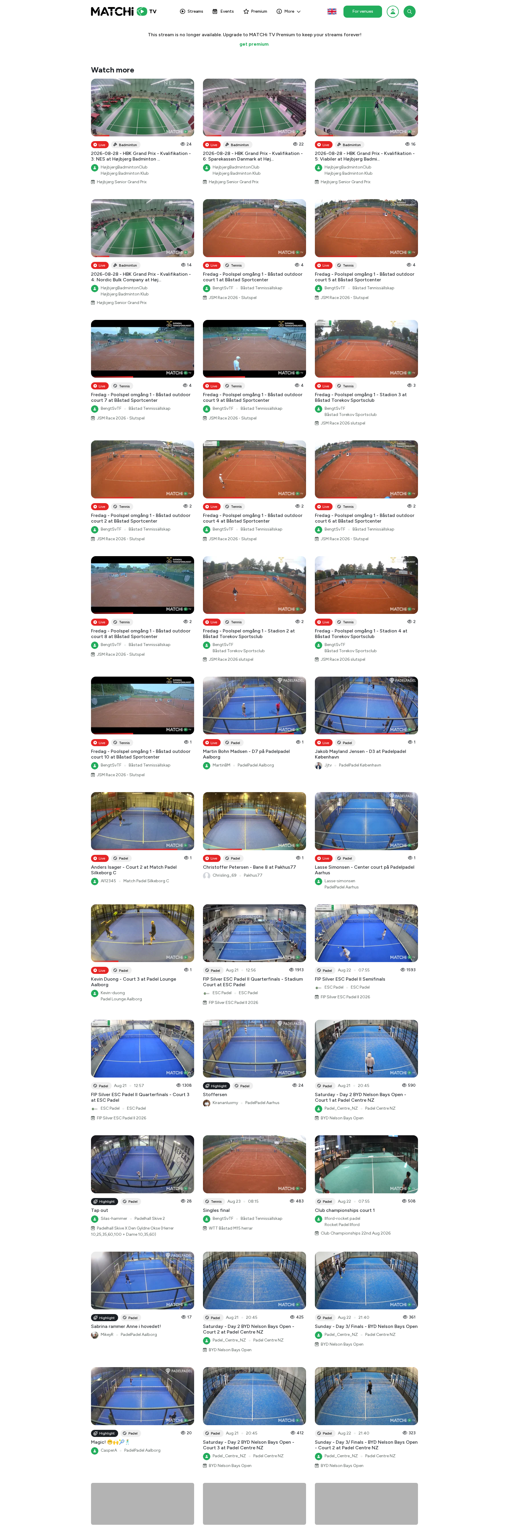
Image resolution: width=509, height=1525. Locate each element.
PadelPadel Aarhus (342, 887)
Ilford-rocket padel (342, 1218)
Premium (259, 11)
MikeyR (107, 1334)
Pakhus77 (253, 875)
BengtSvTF (223, 287)
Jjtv (328, 765)
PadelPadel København (360, 765)
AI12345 (108, 880)
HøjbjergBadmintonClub (124, 167)
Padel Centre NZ (380, 1108)
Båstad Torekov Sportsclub (351, 414)
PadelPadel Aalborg (256, 765)
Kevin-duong (113, 992)
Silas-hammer (114, 1218)
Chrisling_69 (225, 875)
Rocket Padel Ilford (342, 1224)
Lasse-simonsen (340, 880)
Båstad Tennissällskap (261, 287)
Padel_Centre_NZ (341, 1108)
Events (227, 11)
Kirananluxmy (225, 1102)
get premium (254, 44)
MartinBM (221, 765)
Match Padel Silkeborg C (146, 880)
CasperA (109, 1450)
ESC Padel (222, 992)
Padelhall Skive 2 (150, 1218)
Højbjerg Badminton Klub (125, 173)
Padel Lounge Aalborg (121, 999)
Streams (195, 11)
